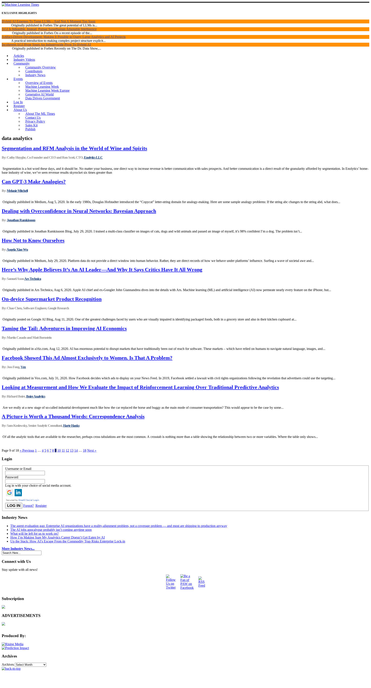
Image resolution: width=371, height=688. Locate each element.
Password (11, 477)
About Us (20, 110)
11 (63, 450)
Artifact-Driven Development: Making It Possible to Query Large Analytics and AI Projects (64, 37)
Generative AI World (39, 94)
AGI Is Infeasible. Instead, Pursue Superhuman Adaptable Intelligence (49, 29)
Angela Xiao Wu (17, 249)
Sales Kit (31, 125)
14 (76, 450)
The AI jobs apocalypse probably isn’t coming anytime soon (51, 530)
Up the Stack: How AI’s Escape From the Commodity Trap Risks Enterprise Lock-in (67, 541)
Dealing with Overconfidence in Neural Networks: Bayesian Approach (79, 211)
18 (84, 450)
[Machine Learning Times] (20, 4)
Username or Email (18, 469)
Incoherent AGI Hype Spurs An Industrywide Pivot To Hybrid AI (46, 44)
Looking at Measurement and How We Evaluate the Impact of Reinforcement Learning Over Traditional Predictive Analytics (140, 387)
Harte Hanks (71, 425)
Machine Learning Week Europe (47, 90)
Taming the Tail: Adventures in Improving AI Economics (64, 328)
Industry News (35, 75)
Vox (23, 367)
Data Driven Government (42, 98)
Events (18, 79)
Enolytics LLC (93, 157)
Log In (18, 102)
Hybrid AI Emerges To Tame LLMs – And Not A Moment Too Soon (48, 21)
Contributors (33, 71)
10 (59, 450)
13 (71, 450)
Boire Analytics (35, 396)
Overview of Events (39, 83)
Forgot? (28, 505)
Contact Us (33, 117)
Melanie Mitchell (17, 191)
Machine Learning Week (42, 86)
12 (67, 450)
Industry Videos (24, 59)
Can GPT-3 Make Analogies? (34, 181)
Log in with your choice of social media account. (38, 485)
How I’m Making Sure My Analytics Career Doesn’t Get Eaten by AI (57, 537)
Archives (8, 664)
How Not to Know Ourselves (33, 240)
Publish (30, 129)
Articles (19, 56)
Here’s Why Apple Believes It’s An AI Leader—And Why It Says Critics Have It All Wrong (102, 269)
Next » (91, 450)
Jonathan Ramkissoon (21, 220)
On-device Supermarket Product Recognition (52, 299)
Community (22, 63)
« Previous (27, 450)
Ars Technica (32, 279)
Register (19, 106)
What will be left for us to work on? (34, 533)
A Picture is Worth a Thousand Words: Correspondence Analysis (73, 416)
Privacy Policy (35, 121)
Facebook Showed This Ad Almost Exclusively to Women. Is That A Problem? (87, 358)
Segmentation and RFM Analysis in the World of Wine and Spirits (74, 148)
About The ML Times (40, 113)
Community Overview (40, 67)
